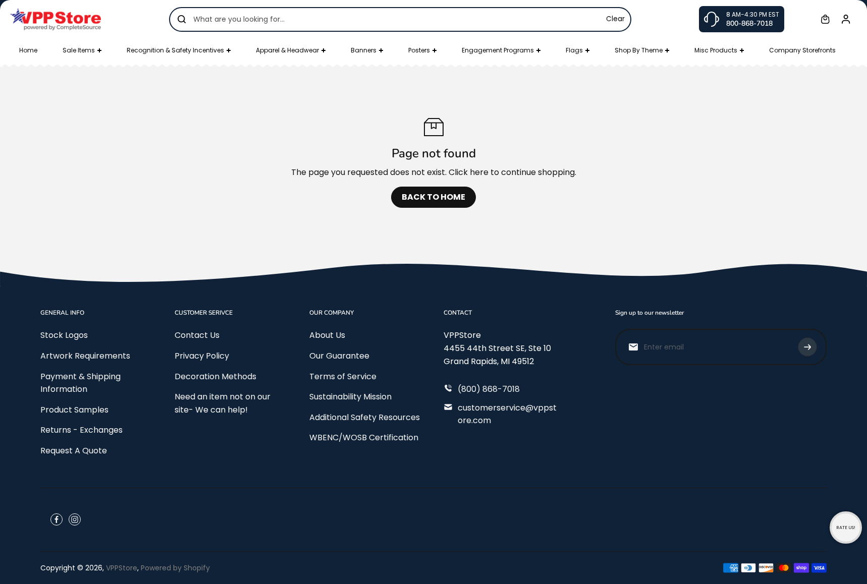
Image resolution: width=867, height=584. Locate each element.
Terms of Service (342, 376)
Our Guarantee (339, 356)
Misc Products (715, 50)
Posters (419, 50)
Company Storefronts (802, 50)
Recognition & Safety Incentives (175, 50)
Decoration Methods (215, 376)
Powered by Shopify (175, 568)
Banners (363, 50)
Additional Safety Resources (364, 417)
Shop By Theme (639, 50)
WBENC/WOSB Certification (363, 437)
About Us (327, 335)
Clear (615, 19)
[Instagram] (75, 519)
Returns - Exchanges (81, 430)
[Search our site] (181, 19)
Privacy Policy (202, 356)
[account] (846, 19)
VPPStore (121, 568)
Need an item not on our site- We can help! (222, 403)
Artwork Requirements (85, 356)
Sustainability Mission (350, 396)
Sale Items (79, 50)
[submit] (807, 347)
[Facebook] (56, 519)
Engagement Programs (498, 50)
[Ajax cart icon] (825, 19)
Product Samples (74, 410)
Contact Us (197, 335)
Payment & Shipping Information (80, 383)
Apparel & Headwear (287, 50)
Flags (574, 50)
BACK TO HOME (433, 197)
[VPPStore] (55, 19)
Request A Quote (73, 450)
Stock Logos (64, 335)
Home (28, 50)
